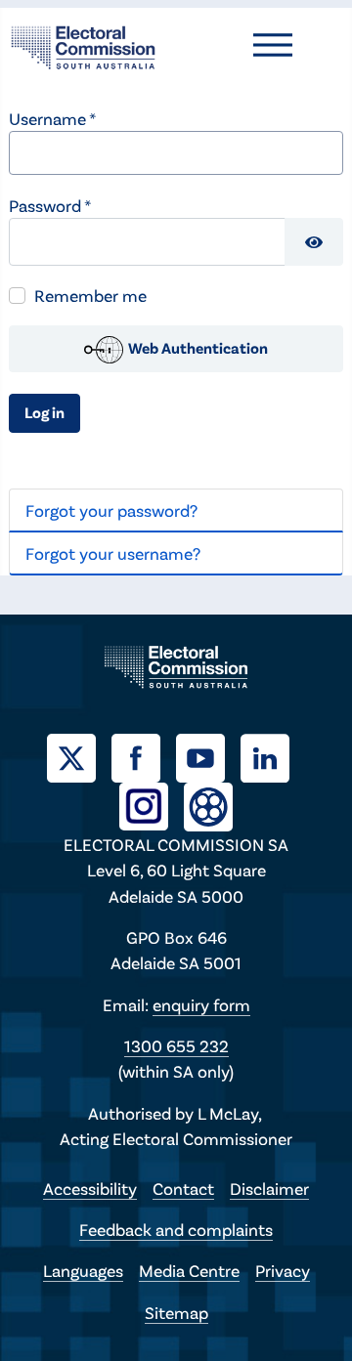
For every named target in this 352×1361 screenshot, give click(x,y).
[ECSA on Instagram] (151, 804)
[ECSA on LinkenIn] (273, 755)
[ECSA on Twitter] (79, 755)
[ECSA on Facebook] (143, 755)
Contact (183, 1188)
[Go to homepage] (83, 45)
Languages (83, 1270)
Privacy (282, 1270)
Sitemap (176, 1312)
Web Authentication (196, 347)
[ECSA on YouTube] (208, 755)
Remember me (90, 295)
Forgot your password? (111, 510)
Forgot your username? (112, 553)
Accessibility (90, 1188)
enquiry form (201, 1004)
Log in (44, 412)
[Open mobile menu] (272, 45)
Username (52, 118)
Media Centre (189, 1270)
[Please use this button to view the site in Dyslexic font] (208, 804)
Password (50, 205)
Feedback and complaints (176, 1229)
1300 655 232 (176, 1045)
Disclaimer (269, 1188)
